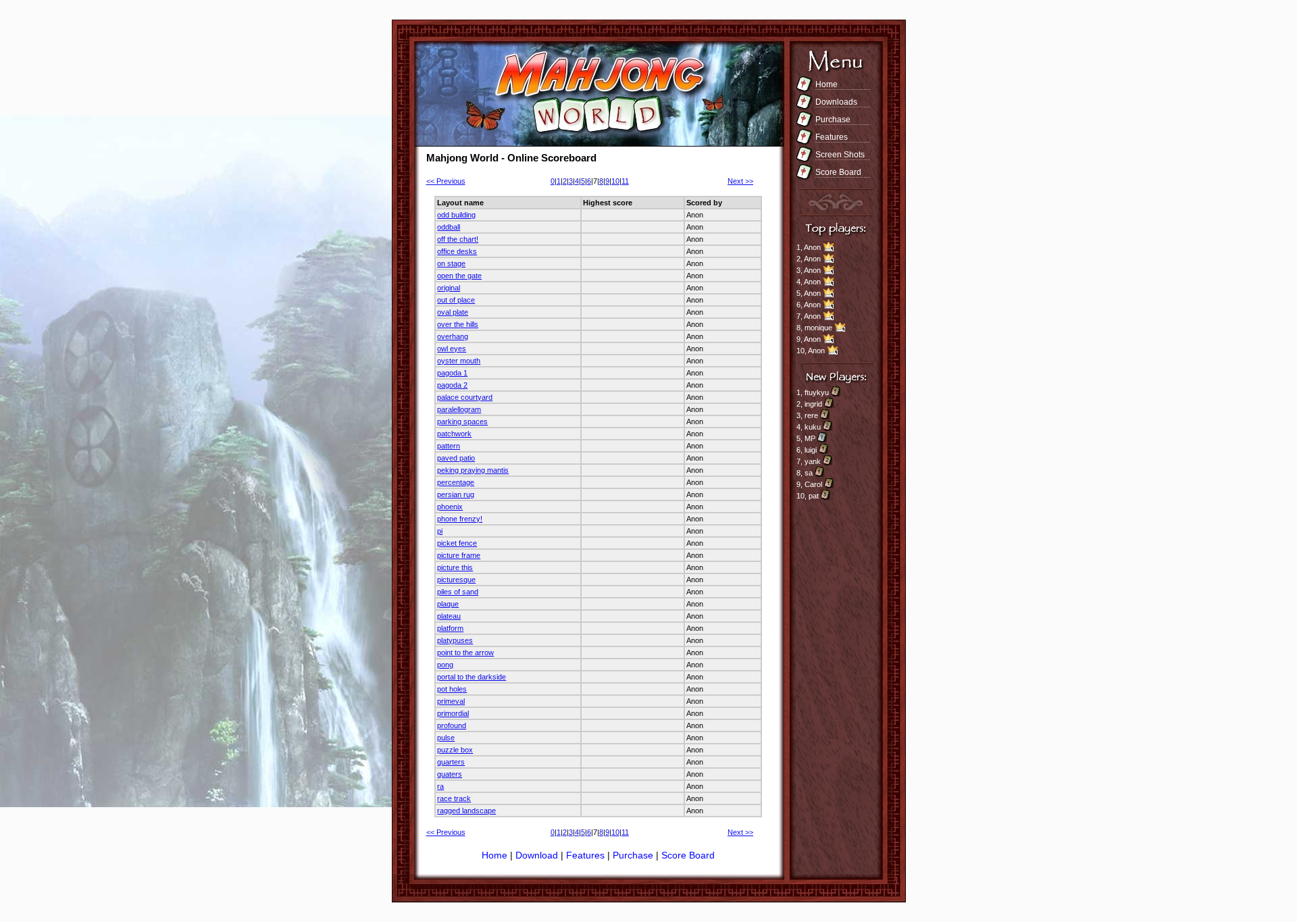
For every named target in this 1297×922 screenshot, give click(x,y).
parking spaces (462, 421)
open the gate (459, 276)
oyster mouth (458, 361)
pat (814, 496)
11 (625, 181)
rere (811, 415)
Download (538, 855)
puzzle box (455, 750)
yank (813, 461)
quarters (451, 762)
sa (809, 473)
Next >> (740, 181)
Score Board (838, 172)
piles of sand (457, 592)
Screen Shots (840, 154)
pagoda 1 (452, 373)
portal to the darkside (471, 677)
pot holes (452, 689)
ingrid (813, 404)
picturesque (456, 579)
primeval (451, 701)
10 (615, 181)
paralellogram (459, 409)
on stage (451, 263)
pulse (446, 738)
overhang (452, 336)
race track (454, 798)
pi (439, 531)
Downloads (836, 102)
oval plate (452, 312)
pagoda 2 (452, 385)
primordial (453, 713)
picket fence (457, 543)
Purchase (832, 119)
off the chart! (457, 239)
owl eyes (451, 348)
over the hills (457, 324)
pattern (448, 446)
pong (445, 665)
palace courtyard (464, 397)
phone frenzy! (459, 519)
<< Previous (445, 181)
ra (440, 786)
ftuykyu (817, 392)
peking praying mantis (473, 470)
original (448, 288)
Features (831, 137)
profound (451, 725)
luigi (811, 450)
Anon (812, 247)
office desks (457, 251)
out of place (456, 300)
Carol (813, 484)
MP (810, 438)
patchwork (454, 434)
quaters (449, 774)
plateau (449, 616)
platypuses (455, 640)
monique (818, 328)
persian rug (455, 494)
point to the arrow (465, 652)
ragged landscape (466, 810)
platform (450, 628)
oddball (448, 227)
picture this (455, 567)
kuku (813, 427)
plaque (448, 604)
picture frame (458, 555)
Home (826, 84)
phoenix (450, 507)
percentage (455, 482)
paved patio (456, 458)
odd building (456, 215)
